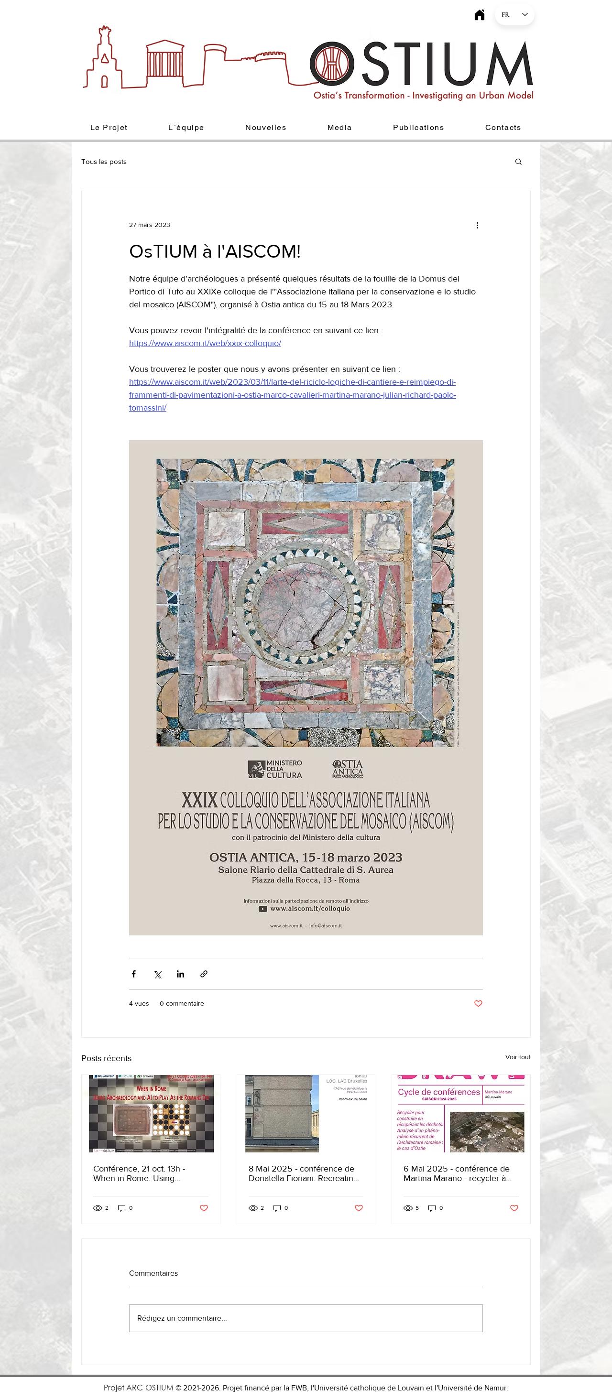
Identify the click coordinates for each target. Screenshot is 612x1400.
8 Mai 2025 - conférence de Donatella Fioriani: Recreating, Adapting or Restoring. (304, 1173)
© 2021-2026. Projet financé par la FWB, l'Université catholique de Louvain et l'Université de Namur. (341, 1388)
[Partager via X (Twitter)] (157, 973)
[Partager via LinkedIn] (180, 973)
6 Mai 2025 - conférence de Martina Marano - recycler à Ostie (457, 1173)
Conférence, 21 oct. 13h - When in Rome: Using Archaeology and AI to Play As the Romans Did (150, 1173)
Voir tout (518, 1057)
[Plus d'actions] (477, 224)
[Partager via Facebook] (133, 973)
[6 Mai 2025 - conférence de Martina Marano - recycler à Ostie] (461, 1113)
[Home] (479, 14)
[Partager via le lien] (203, 973)
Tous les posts (104, 161)
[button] (109, 128)
